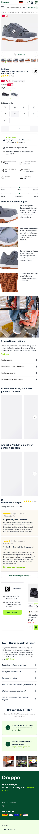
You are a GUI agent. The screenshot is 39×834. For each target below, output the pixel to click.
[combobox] (16, 8)
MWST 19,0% (17, 81)
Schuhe (3, 12)
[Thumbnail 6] (33, 60)
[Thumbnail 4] (21, 60)
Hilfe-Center (10, 659)
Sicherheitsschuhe (13, 12)
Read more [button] (5, 354)
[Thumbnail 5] (27, 60)
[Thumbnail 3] (15, 60)
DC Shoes (5, 69)
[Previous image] (3, 54)
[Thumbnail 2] (9, 60)
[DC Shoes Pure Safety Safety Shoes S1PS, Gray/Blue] (30, 606)
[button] (16, 8)
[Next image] (36, 54)
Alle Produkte (12, 612)
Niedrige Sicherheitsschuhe (29, 12)
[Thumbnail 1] (3, 60)
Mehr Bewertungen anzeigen (19, 576)
